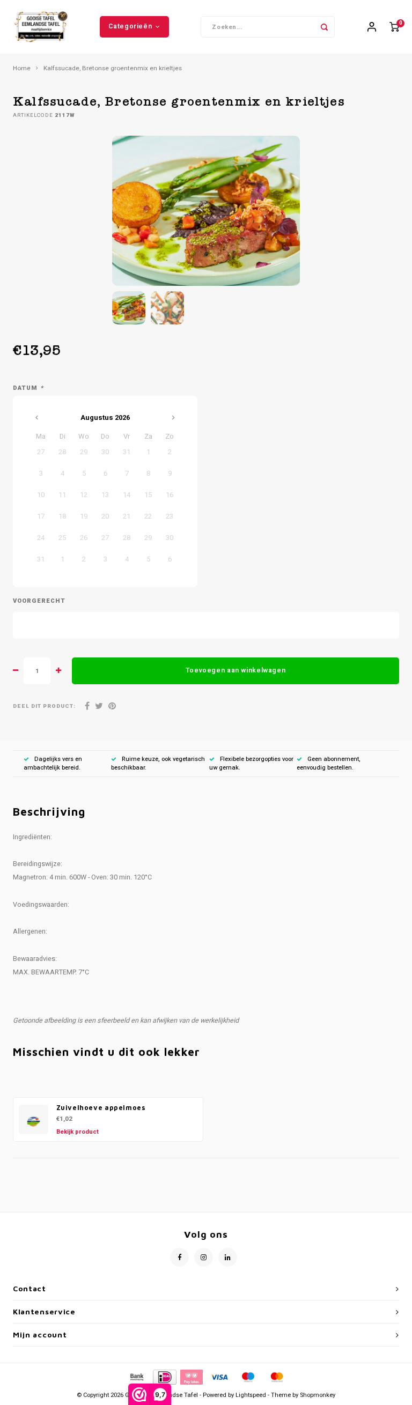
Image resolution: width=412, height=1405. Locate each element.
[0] (394, 27)
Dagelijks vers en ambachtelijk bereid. (53, 763)
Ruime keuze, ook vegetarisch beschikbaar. (158, 763)
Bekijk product (77, 1131)
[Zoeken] (324, 27)
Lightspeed (251, 1395)
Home (22, 68)
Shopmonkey (317, 1395)
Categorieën (130, 26)
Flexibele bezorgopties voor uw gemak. (251, 763)
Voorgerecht (39, 601)
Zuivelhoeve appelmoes (101, 1108)
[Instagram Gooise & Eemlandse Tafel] (203, 1257)
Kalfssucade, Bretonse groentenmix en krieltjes (112, 68)
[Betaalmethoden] (136, 1377)
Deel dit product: (44, 706)
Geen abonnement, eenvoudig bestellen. (328, 763)
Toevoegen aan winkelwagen (235, 670)
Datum (28, 388)
